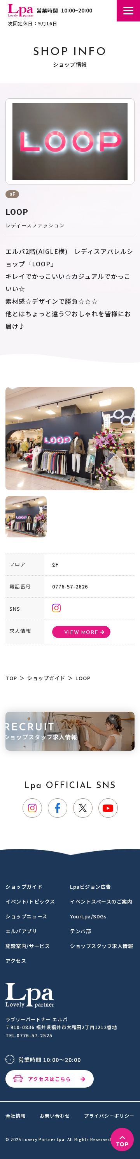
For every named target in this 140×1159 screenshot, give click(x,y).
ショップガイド (46, 678)
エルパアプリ (21, 931)
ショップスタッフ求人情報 (101, 945)
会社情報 (15, 1115)
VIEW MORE (81, 632)
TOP (11, 678)
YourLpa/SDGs (88, 916)
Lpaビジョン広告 (90, 886)
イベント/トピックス (30, 901)
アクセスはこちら (49, 1079)
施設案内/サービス (27, 945)
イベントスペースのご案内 (101, 901)
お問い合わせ (55, 1115)
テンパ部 (80, 931)
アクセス (15, 960)
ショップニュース (26, 916)
